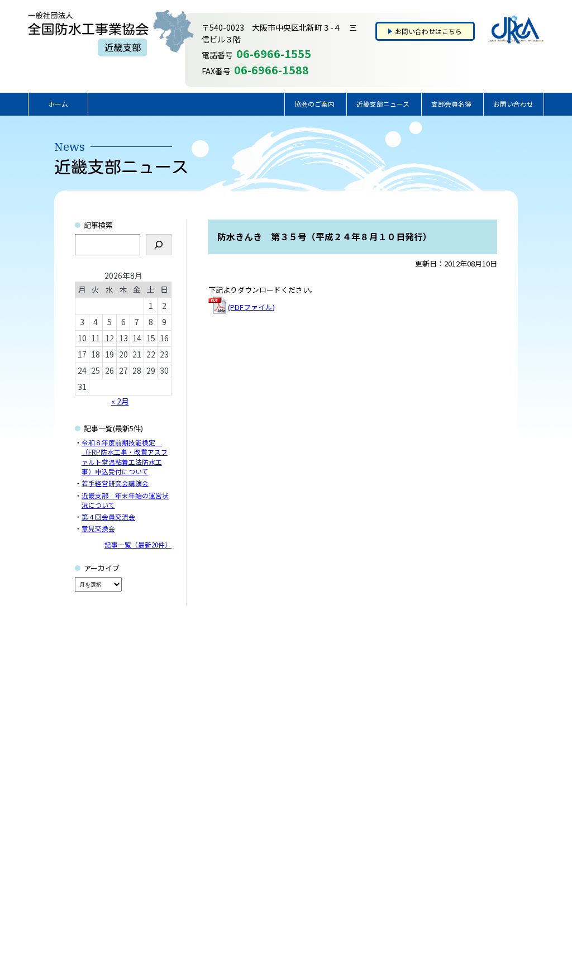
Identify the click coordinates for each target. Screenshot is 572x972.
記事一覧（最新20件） (137, 544)
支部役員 (360, 841)
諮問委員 (360, 851)
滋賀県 (297, 851)
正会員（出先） (310, 882)
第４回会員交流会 (108, 516)
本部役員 (360, 861)
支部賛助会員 (367, 820)
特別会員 (360, 831)
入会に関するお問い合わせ (448, 831)
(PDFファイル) (251, 306)
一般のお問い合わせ (438, 820)
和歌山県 (300, 872)
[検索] (158, 244)
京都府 (297, 841)
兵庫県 (297, 831)
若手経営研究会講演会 (115, 483)
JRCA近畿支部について (158, 831)
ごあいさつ (139, 820)
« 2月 (120, 401)
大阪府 (297, 820)
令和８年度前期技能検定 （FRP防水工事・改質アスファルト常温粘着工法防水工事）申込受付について (125, 457)
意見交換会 (98, 528)
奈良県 (297, 861)
